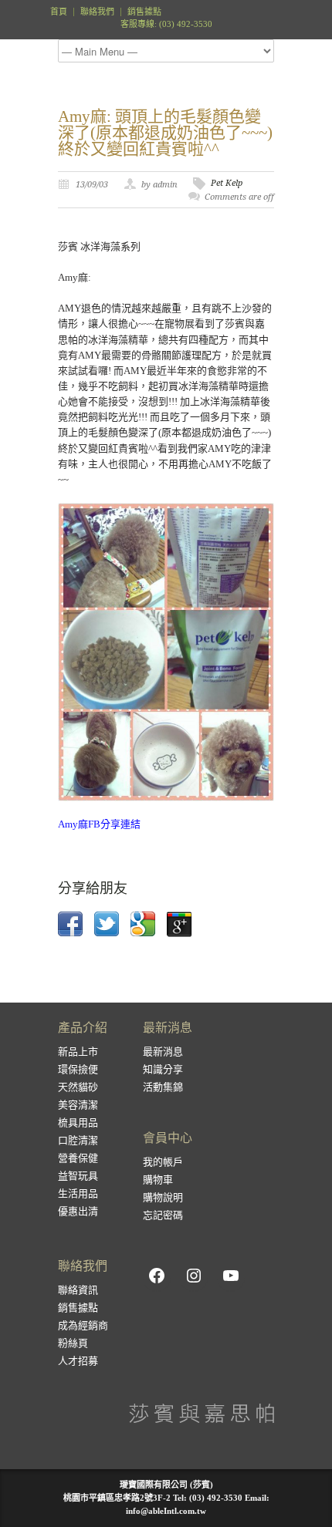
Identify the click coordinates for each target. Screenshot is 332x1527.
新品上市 (78, 1051)
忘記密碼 (163, 1215)
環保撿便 (78, 1069)
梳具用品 (78, 1122)
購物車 (158, 1179)
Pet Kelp (226, 183)
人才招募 (78, 1361)
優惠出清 (78, 1211)
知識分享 (163, 1069)
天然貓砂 (78, 1087)
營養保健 (78, 1158)
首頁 (58, 12)
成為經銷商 (83, 1325)
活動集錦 (163, 1087)
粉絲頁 (73, 1343)
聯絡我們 (97, 12)
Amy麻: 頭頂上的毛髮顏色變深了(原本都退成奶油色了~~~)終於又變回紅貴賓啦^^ (165, 132)
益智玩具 (78, 1175)
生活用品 (78, 1193)
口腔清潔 (78, 1140)
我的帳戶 (163, 1162)
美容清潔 (78, 1105)
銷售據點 (144, 12)
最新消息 (163, 1051)
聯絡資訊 (78, 1290)
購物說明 (163, 1197)
